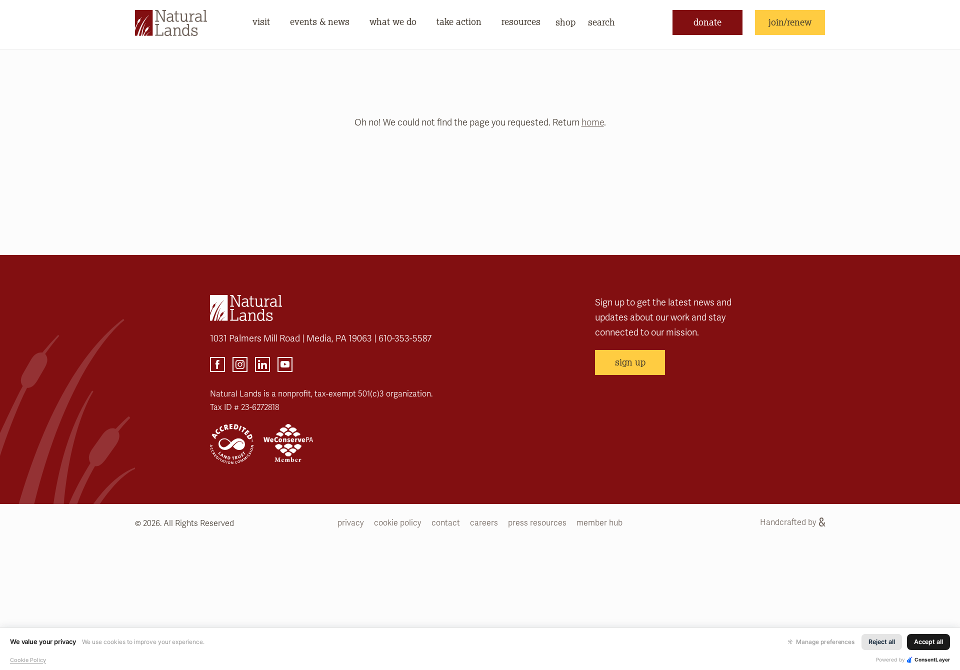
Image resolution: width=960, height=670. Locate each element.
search (601, 22)
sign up (630, 362)
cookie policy (398, 523)
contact (446, 523)
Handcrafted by (788, 523)
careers (484, 523)
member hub (599, 523)
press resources (537, 523)
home (593, 122)
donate (708, 22)
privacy (351, 523)
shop (566, 22)
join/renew (790, 22)
